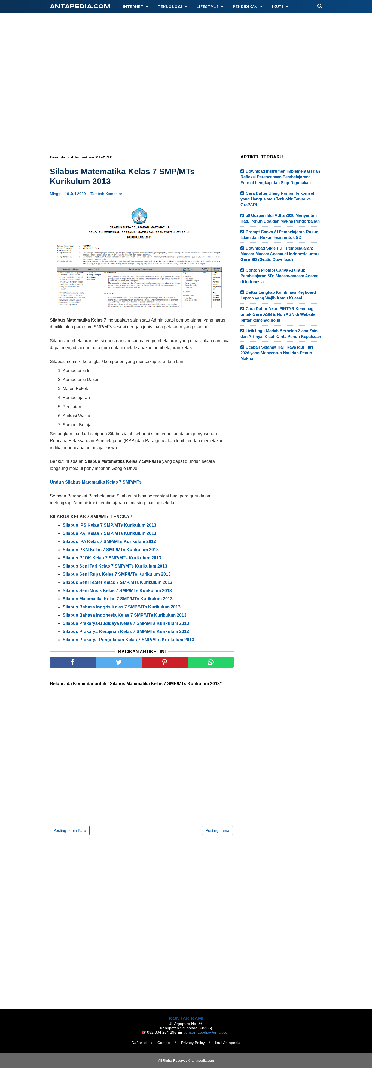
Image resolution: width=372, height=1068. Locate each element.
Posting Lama (217, 830)
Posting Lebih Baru (69, 830)
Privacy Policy (193, 1042)
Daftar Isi (139, 1042)
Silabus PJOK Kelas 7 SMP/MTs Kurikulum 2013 (112, 558)
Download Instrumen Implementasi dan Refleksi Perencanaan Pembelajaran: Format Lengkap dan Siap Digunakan (280, 177)
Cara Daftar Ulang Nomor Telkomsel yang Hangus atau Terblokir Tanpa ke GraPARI (277, 199)
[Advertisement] (186, 64)
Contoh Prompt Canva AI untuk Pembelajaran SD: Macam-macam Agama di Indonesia (279, 276)
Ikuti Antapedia (227, 1042)
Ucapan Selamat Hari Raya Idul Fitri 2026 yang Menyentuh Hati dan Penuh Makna (276, 353)
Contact (164, 1042)
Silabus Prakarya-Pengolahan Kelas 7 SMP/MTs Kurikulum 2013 (128, 639)
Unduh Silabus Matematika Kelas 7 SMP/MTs (96, 482)
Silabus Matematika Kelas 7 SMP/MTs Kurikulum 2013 (118, 598)
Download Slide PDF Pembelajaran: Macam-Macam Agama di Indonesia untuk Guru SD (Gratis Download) (279, 254)
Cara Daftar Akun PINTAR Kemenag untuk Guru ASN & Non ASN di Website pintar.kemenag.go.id (277, 314)
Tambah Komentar (106, 193)
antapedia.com (80, 6)
